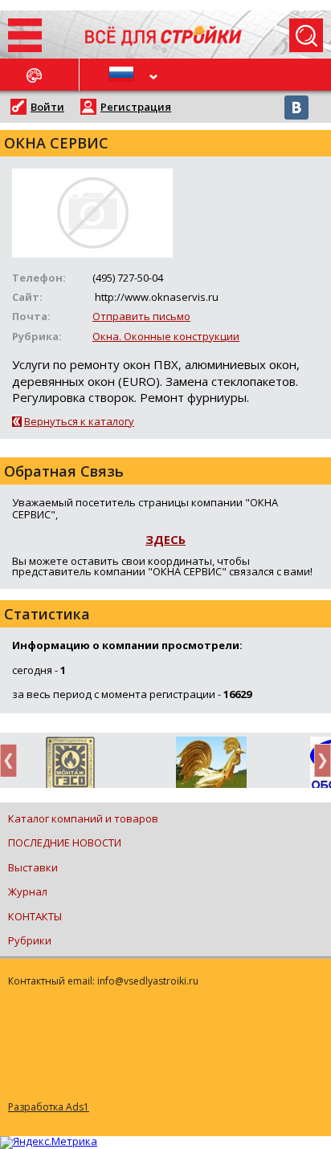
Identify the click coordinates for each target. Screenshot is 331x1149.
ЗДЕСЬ (165, 539)
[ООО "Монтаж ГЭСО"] (70, 765)
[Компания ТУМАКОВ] (211, 765)
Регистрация (135, 106)
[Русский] (123, 75)
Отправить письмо (141, 316)
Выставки (33, 867)
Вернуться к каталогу (79, 421)
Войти (47, 106)
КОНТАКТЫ (35, 916)
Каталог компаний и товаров (83, 818)
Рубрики (29, 940)
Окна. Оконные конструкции (165, 336)
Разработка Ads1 (48, 1107)
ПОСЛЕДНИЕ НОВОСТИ (64, 842)
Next (318, 760)
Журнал (27, 891)
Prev (13, 760)
